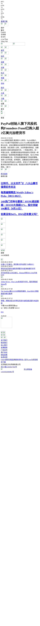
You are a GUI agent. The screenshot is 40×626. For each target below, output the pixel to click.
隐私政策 (4, 355)
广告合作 (4, 350)
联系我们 (4, 343)
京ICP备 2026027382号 (9, 367)
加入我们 (4, 345)
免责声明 (4, 357)
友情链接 (4, 347)
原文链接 (4, 174)
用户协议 (4, 352)
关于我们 (4, 340)
